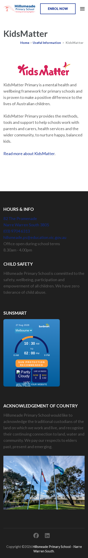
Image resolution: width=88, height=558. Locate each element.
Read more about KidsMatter (29, 153)
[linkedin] (47, 535)
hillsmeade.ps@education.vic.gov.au (34, 237)
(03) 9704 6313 (16, 231)
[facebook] (36, 535)
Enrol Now (58, 9)
